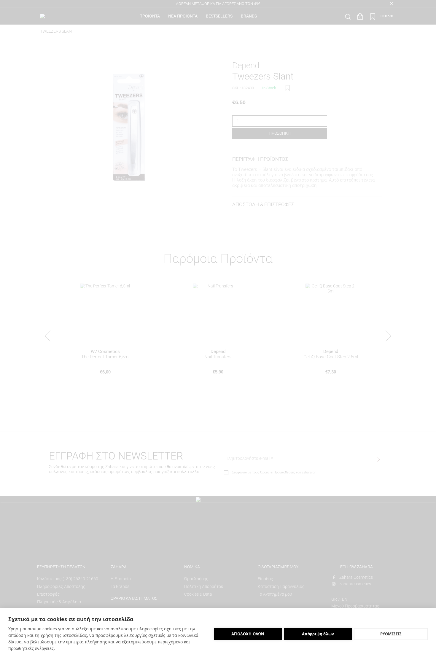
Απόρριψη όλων (318, 634)
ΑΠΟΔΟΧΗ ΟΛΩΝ (247, 634)
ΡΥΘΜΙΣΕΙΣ (391, 634)
